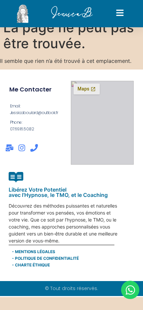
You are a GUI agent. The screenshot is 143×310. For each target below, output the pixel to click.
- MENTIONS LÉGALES (33, 251)
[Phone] (34, 148)
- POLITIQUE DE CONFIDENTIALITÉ (45, 258)
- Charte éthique (31, 264)
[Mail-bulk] (9, 148)
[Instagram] (22, 148)
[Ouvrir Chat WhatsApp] (130, 290)
